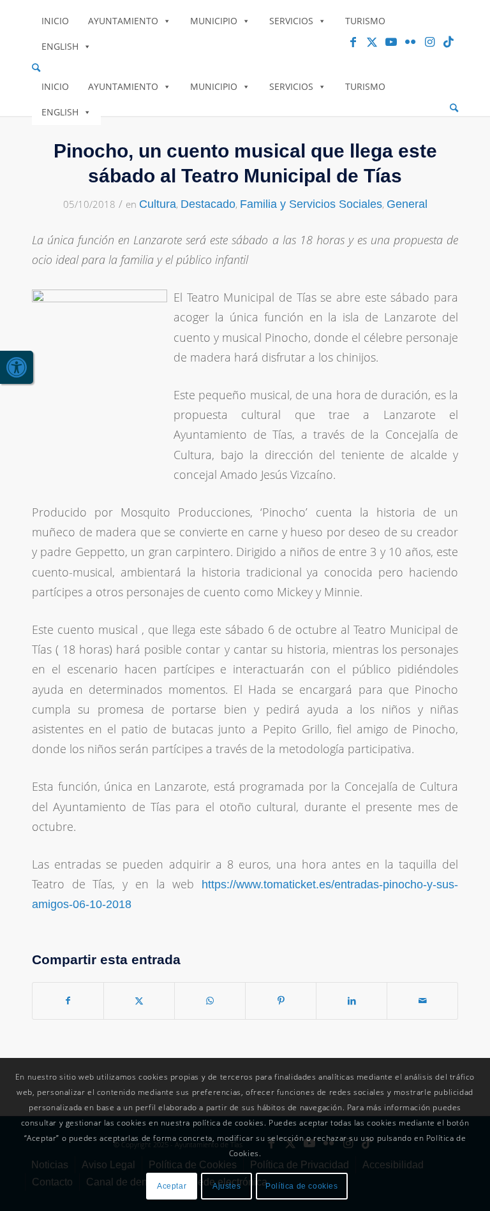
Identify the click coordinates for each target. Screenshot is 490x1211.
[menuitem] (245, 68)
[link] (16, 367)
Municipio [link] (213, 21)
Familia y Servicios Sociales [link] (311, 204)
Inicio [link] (55, 21)
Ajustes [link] (226, 1186)
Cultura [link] (157, 204)
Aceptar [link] (171, 1186)
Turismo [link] (365, 21)
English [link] (59, 46)
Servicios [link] (291, 21)
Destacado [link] (208, 204)
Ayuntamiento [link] (123, 21)
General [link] (407, 204)
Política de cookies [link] (301, 1186)
